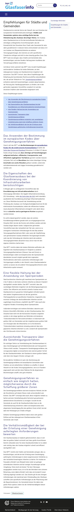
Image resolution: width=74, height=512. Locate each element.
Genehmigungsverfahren (34, 79)
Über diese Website (61, 510)
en (69, 6)
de (66, 6)
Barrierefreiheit (10, 510)
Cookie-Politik (46, 510)
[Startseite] (19, 5)
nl (63, 6)
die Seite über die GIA (27, 196)
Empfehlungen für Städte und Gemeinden (59, 26)
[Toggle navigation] (6, 14)
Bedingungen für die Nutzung (28, 510)
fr (60, 6)
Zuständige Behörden (58, 21)
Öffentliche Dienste (17, 493)
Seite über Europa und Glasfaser (14, 150)
